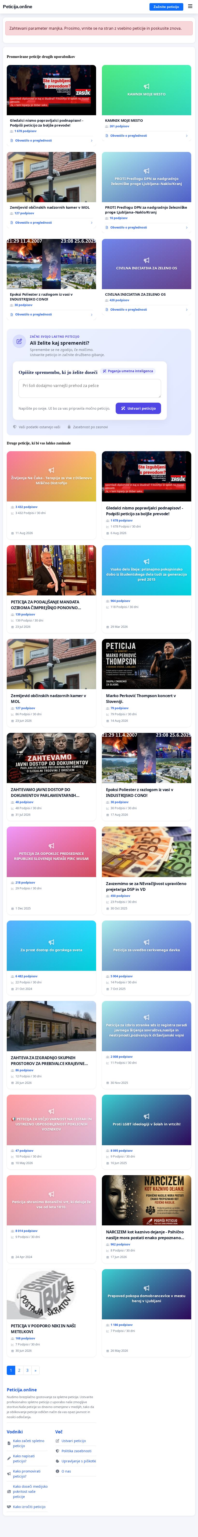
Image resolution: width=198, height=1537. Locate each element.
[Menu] (190, 7)
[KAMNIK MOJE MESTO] (146, 103)
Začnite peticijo (166, 7)
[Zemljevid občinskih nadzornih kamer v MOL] (51, 190)
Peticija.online (17, 6)
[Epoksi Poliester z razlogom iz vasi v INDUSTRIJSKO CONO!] (51, 279)
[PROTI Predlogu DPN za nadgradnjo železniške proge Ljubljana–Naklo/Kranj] (146, 192)
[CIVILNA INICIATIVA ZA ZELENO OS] (146, 277)
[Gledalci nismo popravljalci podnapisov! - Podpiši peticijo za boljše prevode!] (51, 105)
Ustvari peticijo (141, 408)
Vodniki (15, 1432)
